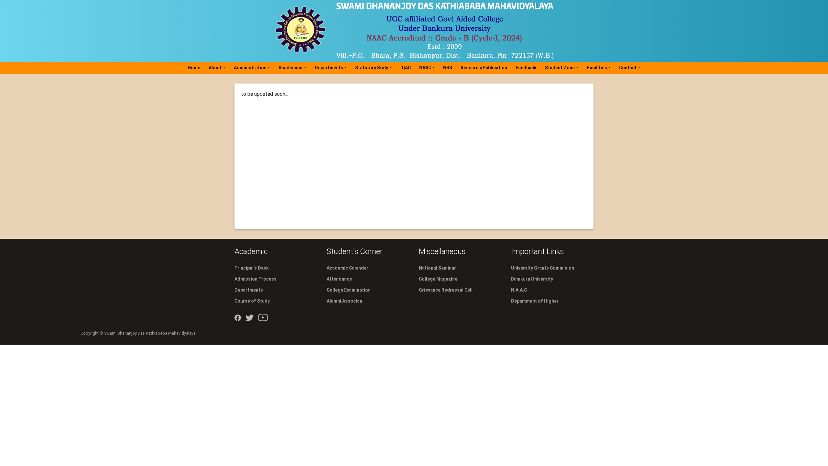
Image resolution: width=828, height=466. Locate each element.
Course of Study (252, 301)
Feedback (526, 68)
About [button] (215, 68)
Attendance (339, 279)
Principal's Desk (251, 268)
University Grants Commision (542, 268)
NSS (447, 68)
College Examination (349, 290)
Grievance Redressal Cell (446, 290)
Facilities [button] (597, 68)
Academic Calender (347, 268)
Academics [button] (290, 68)
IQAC (405, 68)
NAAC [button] (425, 68)
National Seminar (437, 268)
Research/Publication (484, 68)
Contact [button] (628, 68)
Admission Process (255, 279)
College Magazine (438, 279)
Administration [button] (250, 68)
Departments (248, 290)
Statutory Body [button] (371, 68)
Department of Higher (535, 301)
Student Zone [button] (560, 68)
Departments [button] (329, 68)
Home (195, 68)
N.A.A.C (519, 290)
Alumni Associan (344, 301)
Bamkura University (532, 279)
